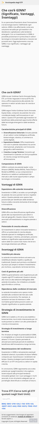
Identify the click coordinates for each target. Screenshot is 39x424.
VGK (4, 408)
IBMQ (4, 404)
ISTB (28, 404)
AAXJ (14, 406)
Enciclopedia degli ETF (14, 2)
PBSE (19, 406)
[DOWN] (35, 420)
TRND (30, 406)
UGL (32, 404)
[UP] (31, 420)
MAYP (4, 406)
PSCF (35, 406)
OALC (19, 404)
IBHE (9, 404)
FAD (23, 404)
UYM (14, 404)
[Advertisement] (19, 68)
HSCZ (10, 406)
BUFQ (24, 406)
